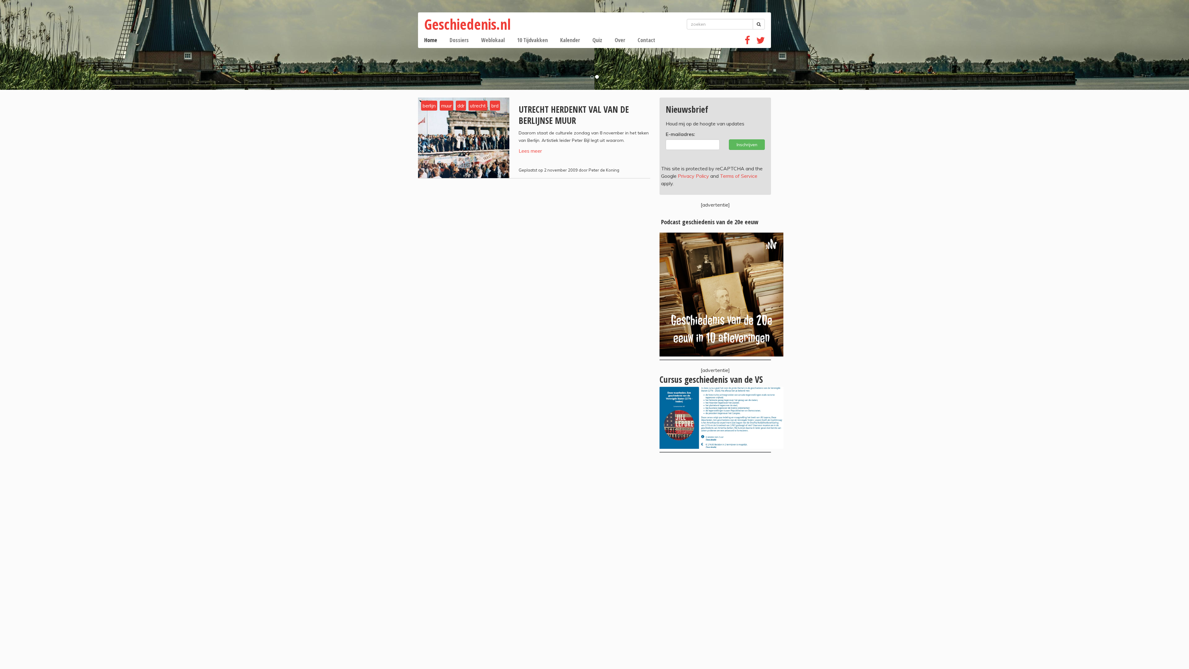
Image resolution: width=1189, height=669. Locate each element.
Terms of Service (738, 176)
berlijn (429, 106)
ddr (460, 106)
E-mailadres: (680, 134)
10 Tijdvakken (532, 40)
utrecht (478, 106)
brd (495, 106)
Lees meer (530, 151)
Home (430, 40)
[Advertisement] (715, 508)
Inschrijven (747, 144)
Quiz (597, 40)
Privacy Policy (693, 176)
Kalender (570, 40)
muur (446, 106)
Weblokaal (493, 40)
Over (620, 40)
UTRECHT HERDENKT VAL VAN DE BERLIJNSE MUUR (574, 114)
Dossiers (459, 40)
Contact (646, 40)
